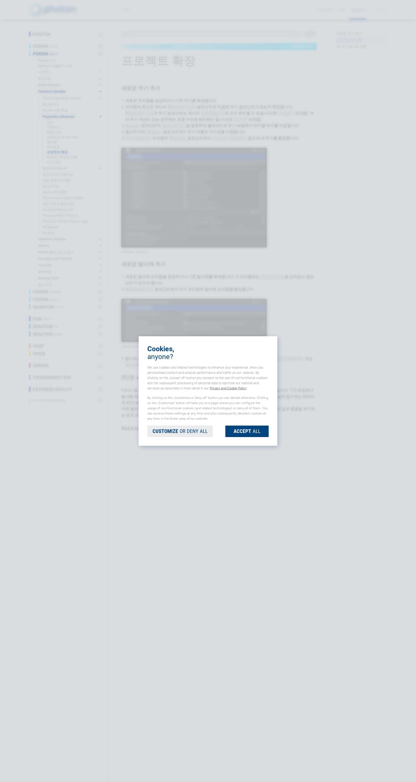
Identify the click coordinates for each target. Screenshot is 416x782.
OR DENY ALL (180, 431)
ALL (247, 431)
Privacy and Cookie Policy (228, 388)
